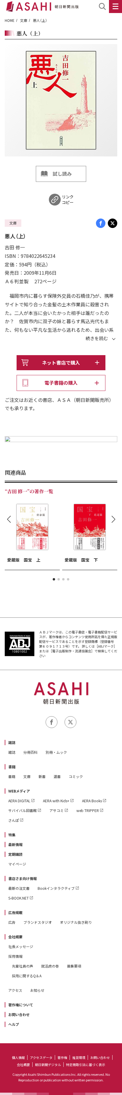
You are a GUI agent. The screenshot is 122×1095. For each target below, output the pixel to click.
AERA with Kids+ (56, 800)
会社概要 (15, 936)
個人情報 (18, 1057)
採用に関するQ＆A (26, 975)
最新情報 (15, 844)
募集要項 (74, 965)
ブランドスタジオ (37, 922)
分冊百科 (30, 752)
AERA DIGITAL (19, 800)
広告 (11, 922)
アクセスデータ (41, 1057)
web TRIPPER (87, 810)
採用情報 (15, 956)
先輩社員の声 (22, 965)
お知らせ (37, 990)
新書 (42, 776)
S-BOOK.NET (18, 897)
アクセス (15, 990)
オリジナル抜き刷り (76, 922)
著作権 (62, 1057)
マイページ (17, 863)
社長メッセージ (20, 946)
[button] (54, 579)
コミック (76, 776)
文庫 (23, 20)
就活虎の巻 (50, 965)
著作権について (20, 1004)
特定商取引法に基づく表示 (85, 1064)
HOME (10, 20)
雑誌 (11, 742)
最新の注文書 (19, 888)
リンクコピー (67, 199)
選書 (57, 776)
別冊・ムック (56, 752)
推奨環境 (78, 1057)
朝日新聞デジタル (48, 1064)
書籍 (11, 766)
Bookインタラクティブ (56, 888)
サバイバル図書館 (22, 810)
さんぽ (13, 820)
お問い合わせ (19, 1014)
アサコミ (56, 810)
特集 (11, 834)
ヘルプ (13, 1024)
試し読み (62, 173)
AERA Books (92, 800)
